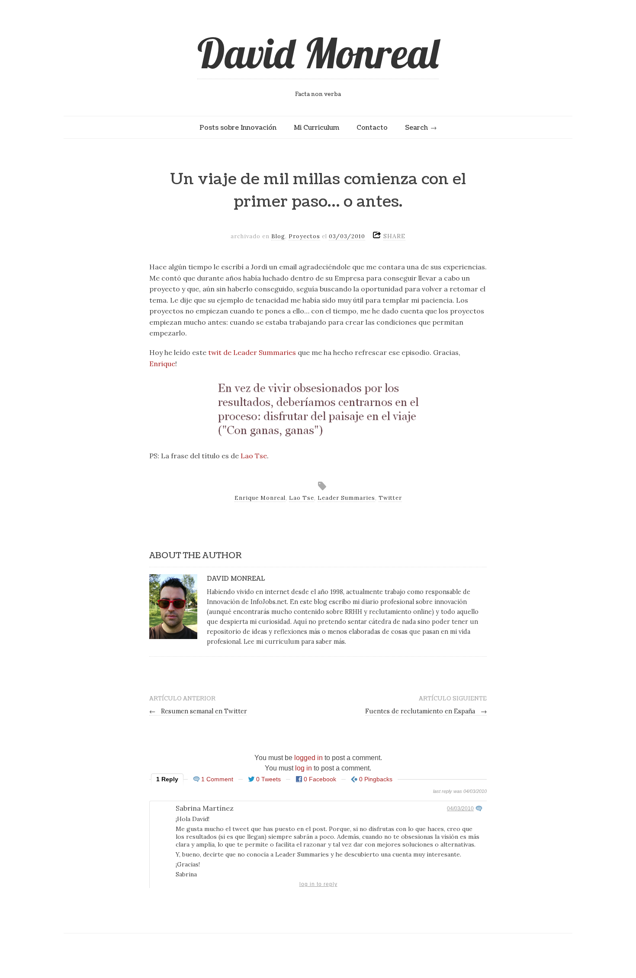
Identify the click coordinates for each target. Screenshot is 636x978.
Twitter (390, 498)
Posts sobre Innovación (237, 127)
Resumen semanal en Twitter (198, 711)
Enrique (162, 363)
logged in (308, 757)
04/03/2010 (460, 808)
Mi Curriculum (316, 127)
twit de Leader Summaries (252, 352)
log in (303, 768)
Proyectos (304, 236)
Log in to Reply (318, 884)
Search (416, 127)
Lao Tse (254, 455)
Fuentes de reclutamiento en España (426, 711)
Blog (278, 236)
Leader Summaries (346, 498)
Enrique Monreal (260, 498)
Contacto (372, 127)
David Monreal (318, 53)
